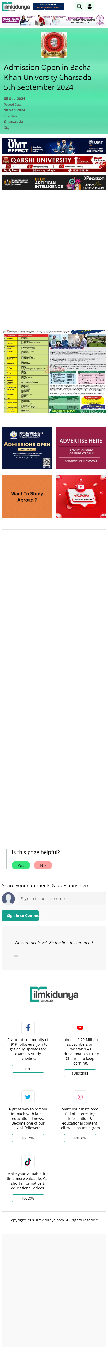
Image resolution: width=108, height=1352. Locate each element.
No (43, 865)
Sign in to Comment (23, 915)
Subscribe (80, 1073)
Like (28, 1069)
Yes (21, 865)
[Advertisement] (54, 250)
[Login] (89, 6)
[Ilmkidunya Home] (16, 6)
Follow (28, 1138)
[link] (48, 6)
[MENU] (102, 6)
